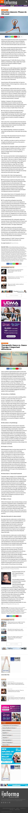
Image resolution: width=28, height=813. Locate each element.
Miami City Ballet (18, 258)
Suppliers (4, 732)
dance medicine (19, 248)
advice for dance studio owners (17, 607)
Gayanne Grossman (10, 252)
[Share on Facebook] (6, 36)
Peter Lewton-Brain (10, 260)
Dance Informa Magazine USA (9, 808)
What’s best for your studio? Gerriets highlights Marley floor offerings (16, 622)
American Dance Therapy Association (11, 568)
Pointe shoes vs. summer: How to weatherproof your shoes (16, 277)
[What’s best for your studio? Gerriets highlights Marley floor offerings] (3, 624)
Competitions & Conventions (10, 725)
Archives (11, 809)
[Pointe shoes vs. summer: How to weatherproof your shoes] (3, 279)
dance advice (12, 248)
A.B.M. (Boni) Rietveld (14, 246)
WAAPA (21, 261)
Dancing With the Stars (7, 612)
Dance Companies (7, 742)
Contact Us (23, 808)
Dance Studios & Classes (9, 728)
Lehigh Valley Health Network (12, 255)
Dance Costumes (6, 735)
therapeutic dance (11, 613)
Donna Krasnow (21, 250)
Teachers (4, 737)
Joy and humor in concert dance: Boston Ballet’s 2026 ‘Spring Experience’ (15, 271)
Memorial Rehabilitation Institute (12, 258)
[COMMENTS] (21, 36)
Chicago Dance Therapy (17, 609)
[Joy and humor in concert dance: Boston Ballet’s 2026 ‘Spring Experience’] (3, 271)
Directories (17, 809)
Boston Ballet (5, 248)
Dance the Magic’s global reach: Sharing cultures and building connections (15, 638)
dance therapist (13, 610)
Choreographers (6, 740)
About (17, 808)
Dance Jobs (5, 745)
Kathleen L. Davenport (10, 254)
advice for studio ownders (8, 608)
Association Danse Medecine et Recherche (16, 247)
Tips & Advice (16, 261)
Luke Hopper (23, 255)
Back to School (6, 730)
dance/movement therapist (8, 611)
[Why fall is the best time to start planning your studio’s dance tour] (3, 631)
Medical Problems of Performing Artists (14, 257)
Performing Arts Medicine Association (13, 259)
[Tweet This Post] (9, 36)
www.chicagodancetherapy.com (11, 603)
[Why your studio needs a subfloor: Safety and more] (3, 286)
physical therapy (19, 260)
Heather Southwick (20, 252)
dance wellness (15, 249)
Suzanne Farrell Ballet (7, 261)
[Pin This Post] (15, 36)
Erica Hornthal (17, 612)
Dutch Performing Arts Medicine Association (12, 251)
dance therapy (20, 610)
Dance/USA (21, 249)
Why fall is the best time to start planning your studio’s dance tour (16, 630)
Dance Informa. (14, 243)
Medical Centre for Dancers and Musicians (11, 256)
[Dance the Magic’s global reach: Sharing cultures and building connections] (3, 638)
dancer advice (4, 250)
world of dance (20, 613)
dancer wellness (13, 250)
